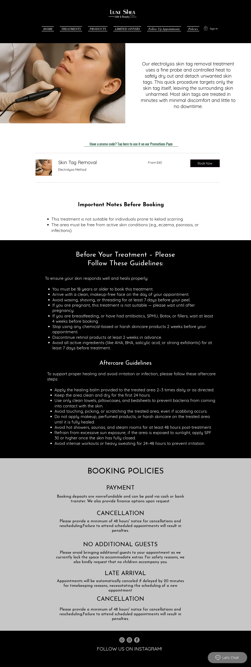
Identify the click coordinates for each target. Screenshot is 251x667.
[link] (98, 162)
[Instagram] (129, 640)
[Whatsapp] (122, 640)
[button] (71, 28)
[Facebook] (137, 640)
